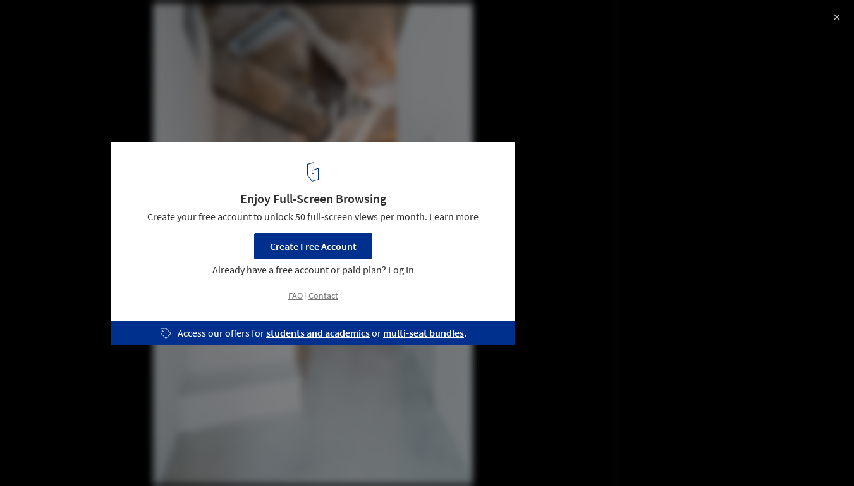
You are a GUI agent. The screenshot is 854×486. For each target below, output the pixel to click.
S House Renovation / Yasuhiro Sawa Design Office (171, 23)
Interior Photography (62, 453)
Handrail (263, 453)
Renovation (151, 453)
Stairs (209, 453)
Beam (316, 453)
